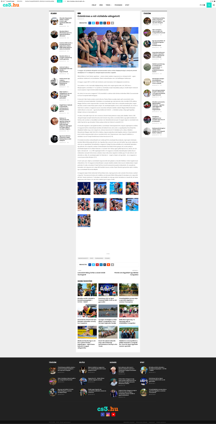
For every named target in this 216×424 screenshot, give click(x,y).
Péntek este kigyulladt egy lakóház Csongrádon (126, 274)
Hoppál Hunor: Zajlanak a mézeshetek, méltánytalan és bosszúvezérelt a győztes (65, 108)
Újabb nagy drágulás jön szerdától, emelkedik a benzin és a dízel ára (97, 390)
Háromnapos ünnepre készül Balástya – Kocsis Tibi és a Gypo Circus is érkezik (158, 81)
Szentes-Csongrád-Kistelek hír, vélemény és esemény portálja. (39, 1)
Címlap (94, 5)
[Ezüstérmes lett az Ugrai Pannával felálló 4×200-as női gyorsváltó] (144, 381)
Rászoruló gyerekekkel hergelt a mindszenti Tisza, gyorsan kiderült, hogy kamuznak (158, 92)
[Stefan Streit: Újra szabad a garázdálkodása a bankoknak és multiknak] (54, 82)
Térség (108, 5)
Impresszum (152, 422)
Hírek (101, 5)
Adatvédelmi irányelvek (129, 422)
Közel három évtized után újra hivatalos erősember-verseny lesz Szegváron (87, 321)
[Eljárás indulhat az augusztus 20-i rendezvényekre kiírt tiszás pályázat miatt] (83, 370)
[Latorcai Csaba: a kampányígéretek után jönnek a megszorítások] (54, 70)
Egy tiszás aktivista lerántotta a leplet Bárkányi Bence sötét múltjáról (65, 138)
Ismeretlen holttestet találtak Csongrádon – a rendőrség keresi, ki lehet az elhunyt (158, 54)
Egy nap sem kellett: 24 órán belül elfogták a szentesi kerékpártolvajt (158, 43)
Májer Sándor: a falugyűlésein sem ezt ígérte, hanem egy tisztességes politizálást (65, 95)
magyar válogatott (83, 258)
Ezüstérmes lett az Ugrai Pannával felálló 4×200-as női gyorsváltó (107, 300)
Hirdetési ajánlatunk (161, 422)
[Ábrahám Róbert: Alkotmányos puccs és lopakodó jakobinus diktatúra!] (54, 34)
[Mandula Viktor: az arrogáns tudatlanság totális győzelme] (54, 59)
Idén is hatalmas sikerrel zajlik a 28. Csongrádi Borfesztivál (158, 31)
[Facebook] (200, 5)
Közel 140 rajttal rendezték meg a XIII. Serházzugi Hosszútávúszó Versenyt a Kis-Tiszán (108, 343)
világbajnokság (99, 258)
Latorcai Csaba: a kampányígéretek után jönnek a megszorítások (65, 69)
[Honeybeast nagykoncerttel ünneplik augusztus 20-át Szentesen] (147, 119)
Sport (127, 5)
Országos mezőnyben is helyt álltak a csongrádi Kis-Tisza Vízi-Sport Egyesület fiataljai (107, 321)
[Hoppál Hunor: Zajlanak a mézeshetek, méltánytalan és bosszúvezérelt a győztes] (54, 108)
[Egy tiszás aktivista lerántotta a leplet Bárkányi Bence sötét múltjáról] (54, 139)
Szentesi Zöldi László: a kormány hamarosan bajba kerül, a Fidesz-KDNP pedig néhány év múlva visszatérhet (65, 46)
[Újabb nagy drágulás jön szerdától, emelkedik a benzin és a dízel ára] (83, 392)
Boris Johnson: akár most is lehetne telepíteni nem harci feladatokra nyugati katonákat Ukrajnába (127, 369)
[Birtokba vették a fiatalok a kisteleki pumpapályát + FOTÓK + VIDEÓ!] (144, 370)
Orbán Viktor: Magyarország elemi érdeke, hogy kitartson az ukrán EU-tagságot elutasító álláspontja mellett (127, 381)
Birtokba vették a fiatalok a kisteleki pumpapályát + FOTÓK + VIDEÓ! (86, 300)
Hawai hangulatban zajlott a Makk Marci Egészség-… (80, 1)
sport (91, 258)
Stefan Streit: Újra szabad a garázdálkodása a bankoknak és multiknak (64, 82)
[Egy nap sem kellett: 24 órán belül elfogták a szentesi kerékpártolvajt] (147, 44)
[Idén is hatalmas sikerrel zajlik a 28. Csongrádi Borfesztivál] (147, 33)
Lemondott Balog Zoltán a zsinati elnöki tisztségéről (91, 274)
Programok (118, 5)
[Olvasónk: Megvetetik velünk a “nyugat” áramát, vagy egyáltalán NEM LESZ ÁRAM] (54, 21)
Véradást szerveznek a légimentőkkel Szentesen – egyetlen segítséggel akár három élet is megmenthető (158, 106)
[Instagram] (202, 5)
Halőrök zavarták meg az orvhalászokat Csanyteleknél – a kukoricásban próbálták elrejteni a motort (158, 68)
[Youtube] (205, 5)
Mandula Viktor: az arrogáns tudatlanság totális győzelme (65, 57)
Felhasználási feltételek (141, 422)
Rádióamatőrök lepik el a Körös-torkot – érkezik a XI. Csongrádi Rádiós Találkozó (158, 130)
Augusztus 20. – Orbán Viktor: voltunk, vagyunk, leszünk (96, 379)
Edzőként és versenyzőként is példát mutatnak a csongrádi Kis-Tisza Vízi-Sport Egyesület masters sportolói (128, 343)
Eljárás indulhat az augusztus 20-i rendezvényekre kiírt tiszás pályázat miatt (97, 368)
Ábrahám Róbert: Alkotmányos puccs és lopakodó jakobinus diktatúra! (65, 33)
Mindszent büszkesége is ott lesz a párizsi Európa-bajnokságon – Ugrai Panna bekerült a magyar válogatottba (87, 344)
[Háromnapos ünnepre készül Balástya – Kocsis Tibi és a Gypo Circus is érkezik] (147, 82)
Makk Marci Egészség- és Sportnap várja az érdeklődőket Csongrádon (127, 321)
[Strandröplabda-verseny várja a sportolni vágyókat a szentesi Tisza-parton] (144, 392)
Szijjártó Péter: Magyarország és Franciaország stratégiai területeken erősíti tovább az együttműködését (128, 393)
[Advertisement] (108, 241)
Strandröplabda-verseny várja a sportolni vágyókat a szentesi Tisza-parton (128, 300)
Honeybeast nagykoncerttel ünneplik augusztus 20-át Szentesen (158, 119)
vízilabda (107, 258)
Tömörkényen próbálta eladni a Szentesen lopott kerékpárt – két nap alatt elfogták (158, 20)
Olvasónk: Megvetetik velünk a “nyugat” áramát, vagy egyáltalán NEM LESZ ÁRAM (65, 21)
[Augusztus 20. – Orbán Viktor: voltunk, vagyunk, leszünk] (83, 381)
